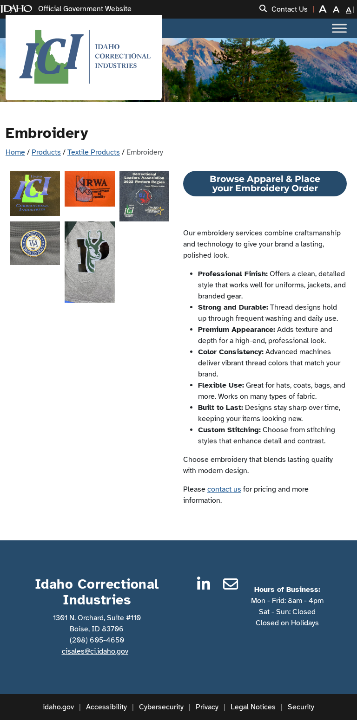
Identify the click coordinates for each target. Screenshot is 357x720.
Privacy (207, 707)
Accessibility (106, 707)
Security (301, 707)
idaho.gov (58, 707)
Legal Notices (253, 707)
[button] (263, 9)
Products (46, 152)
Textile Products (93, 152)
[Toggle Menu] (339, 28)
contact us (224, 489)
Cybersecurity (161, 707)
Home (15, 152)
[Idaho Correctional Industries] (84, 57)
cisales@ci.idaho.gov (95, 651)
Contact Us (289, 9)
